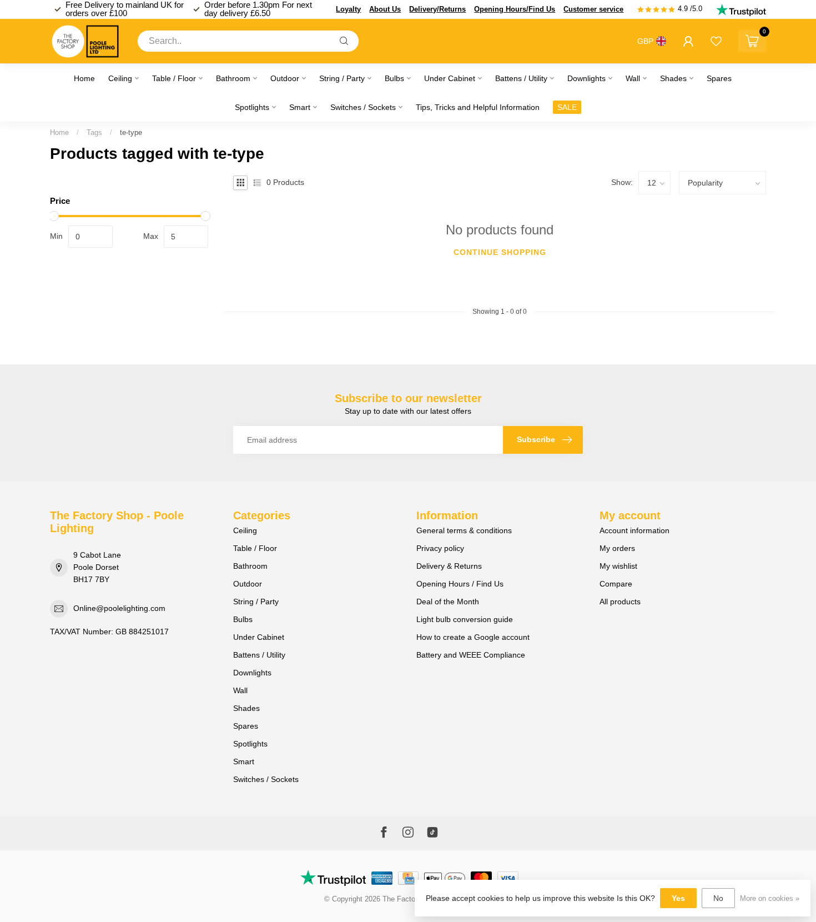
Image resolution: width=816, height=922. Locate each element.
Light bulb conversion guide (464, 619)
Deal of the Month (447, 601)
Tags (94, 132)
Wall (633, 78)
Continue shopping (500, 252)
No (718, 898)
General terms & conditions (464, 530)
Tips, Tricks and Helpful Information (478, 107)
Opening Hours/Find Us (514, 9)
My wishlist (618, 566)
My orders (617, 548)
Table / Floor (174, 78)
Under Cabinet (449, 78)
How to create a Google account (473, 637)
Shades (673, 78)
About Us (385, 9)
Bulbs (394, 78)
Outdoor (284, 78)
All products (620, 601)
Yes (678, 898)
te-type (131, 132)
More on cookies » (769, 899)
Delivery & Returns (449, 566)
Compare (616, 583)
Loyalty (348, 9)
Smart (299, 107)
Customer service (593, 9)
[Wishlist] (716, 41)
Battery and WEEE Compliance (470, 654)
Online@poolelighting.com (119, 608)
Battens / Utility (521, 78)
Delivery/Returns (437, 9)
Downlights (586, 78)
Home (84, 78)
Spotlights (252, 107)
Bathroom (233, 78)
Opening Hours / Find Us (459, 583)
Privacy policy (440, 548)
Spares (719, 78)
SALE (567, 107)
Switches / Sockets (363, 107)
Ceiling (120, 78)
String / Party (342, 78)
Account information (634, 530)
